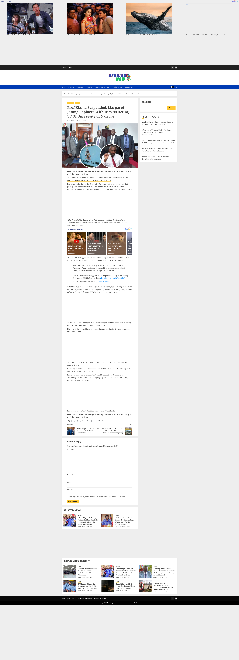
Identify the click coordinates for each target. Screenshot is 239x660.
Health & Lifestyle (102, 87)
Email (69, 482)
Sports (80, 87)
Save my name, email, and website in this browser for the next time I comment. (97, 497)
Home (63, 598)
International (116, 87)
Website (70, 490)
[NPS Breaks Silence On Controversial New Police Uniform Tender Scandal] (69, 586)
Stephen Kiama (86, 421)
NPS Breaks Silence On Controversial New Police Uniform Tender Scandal (87, 586)
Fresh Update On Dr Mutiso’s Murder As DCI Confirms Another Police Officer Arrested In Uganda (163, 586)
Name (70, 475)
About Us (103, 598)
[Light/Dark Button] (172, 87)
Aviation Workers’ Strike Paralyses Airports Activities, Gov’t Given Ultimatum (87, 572)
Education (129, 87)
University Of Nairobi (97, 421)
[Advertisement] (56, 52)
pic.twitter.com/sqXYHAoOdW (112, 278)
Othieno (71, 120)
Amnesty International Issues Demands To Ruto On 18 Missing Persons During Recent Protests (164, 572)
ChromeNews (127, 603)
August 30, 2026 (84, 527)
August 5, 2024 (81, 120)
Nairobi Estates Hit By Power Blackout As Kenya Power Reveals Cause (125, 586)
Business (89, 87)
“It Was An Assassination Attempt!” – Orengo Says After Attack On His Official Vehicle (124, 521)
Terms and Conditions (92, 598)
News (64, 87)
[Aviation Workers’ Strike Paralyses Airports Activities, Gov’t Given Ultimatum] (69, 571)
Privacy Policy (71, 598)
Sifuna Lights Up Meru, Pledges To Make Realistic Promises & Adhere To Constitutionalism (88, 521)
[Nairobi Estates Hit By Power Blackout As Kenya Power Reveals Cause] (107, 586)
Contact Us (80, 598)
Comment (71, 449)
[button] (176, 87)
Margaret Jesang (76, 421)
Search (146, 102)
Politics (71, 87)
